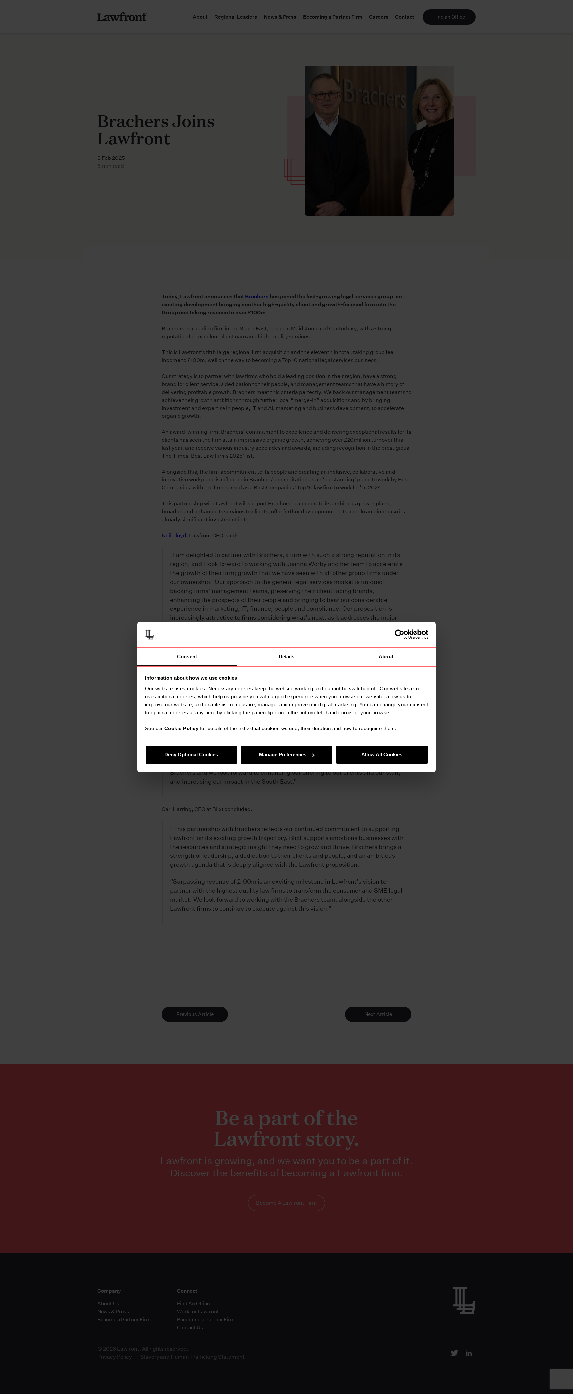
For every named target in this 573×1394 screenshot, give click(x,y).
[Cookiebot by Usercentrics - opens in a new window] (399, 634)
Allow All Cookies (381, 754)
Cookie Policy (181, 728)
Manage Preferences (282, 754)
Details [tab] (287, 656)
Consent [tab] (187, 656)
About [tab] (386, 656)
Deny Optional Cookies (191, 754)
